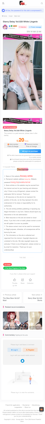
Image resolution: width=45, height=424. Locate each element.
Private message (36, 27)
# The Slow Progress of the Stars (15, 268)
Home (5, 16)
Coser (11, 16)
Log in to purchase (31, 151)
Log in (15, 350)
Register (31, 350)
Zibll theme (32, 419)
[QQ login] (22, 361)
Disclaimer (26, 405)
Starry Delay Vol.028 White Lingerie (20, 21)
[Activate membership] (41, 409)
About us (28, 407)
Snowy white (20, 419)
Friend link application (13, 405)
